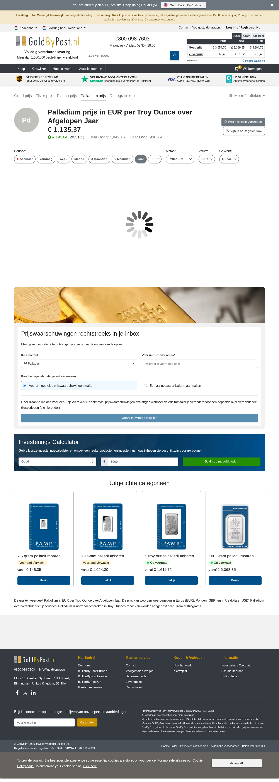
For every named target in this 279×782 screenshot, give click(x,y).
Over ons (84, 665)
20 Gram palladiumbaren (102, 556)
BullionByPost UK (90, 681)
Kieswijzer (39, 69)
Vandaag (46, 159)
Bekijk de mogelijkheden (221, 461)
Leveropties (134, 681)
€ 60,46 (221, 54)
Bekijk (44, 580)
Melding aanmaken (255, 60)
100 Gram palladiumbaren (231, 556)
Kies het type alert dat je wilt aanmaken (48, 376)
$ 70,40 (258, 54)
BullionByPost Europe (92, 671)
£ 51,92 (239, 54)
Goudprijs (195, 47)
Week (64, 159)
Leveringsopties (163, 715)
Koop (21, 69)
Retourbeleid (134, 687)
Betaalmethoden (137, 676)
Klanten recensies (90, 687)
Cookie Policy (169, 746)
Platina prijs (67, 96)
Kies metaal (29, 355)
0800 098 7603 (24, 669)
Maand (79, 159)
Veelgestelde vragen (206, 27)
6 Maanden (122, 159)
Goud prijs (23, 96)
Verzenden (87, 722)
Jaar (141, 159)
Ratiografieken (122, 96)
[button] (247, 96)
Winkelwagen (250, 68)
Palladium (34, 363)
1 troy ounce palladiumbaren (169, 556)
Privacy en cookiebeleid (194, 746)
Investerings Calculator (237, 665)
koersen (90, 69)
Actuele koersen (232, 671)
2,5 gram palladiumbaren (38, 556)
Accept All (236, 763)
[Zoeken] (174, 55)
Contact (184, 27)
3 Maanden (99, 159)
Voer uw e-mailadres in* (158, 355)
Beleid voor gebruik (253, 746)
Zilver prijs (196, 54)
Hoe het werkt (62, 69)
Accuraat (26, 159)
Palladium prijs (93, 96)
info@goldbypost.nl (52, 669)
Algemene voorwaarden (225, 746)
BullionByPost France (92, 676)
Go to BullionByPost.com (186, 5)
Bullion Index (230, 676)
